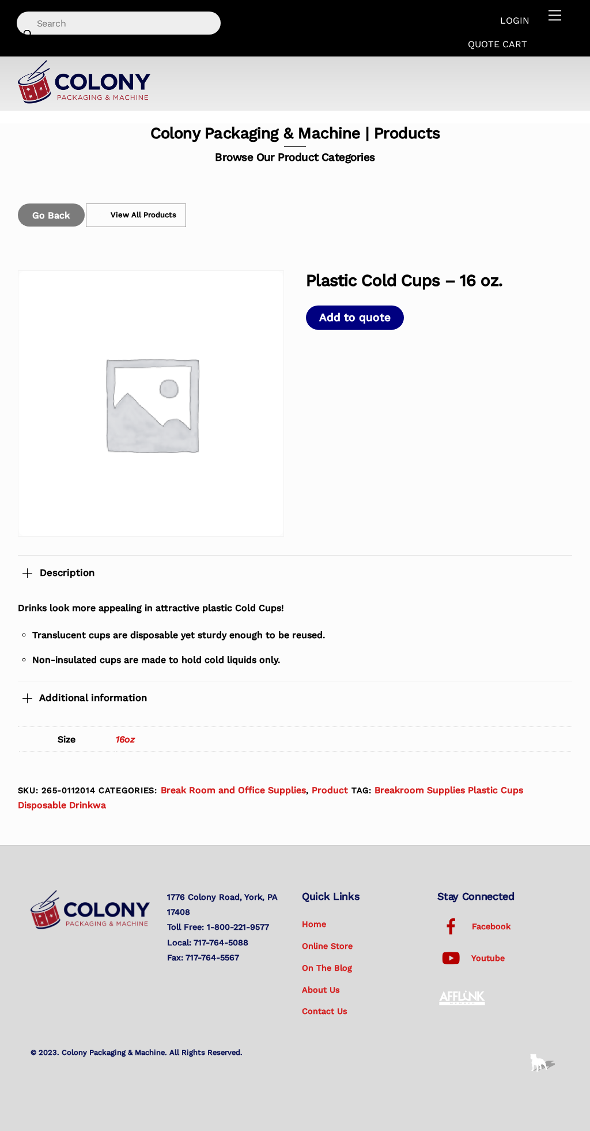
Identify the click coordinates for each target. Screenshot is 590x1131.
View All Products (143, 214)
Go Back (51, 215)
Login (515, 20)
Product (330, 790)
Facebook (489, 926)
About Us (321, 989)
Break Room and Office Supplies (233, 790)
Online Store (327, 946)
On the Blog (327, 967)
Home (314, 924)
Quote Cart (497, 44)
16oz (125, 739)
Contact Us (324, 1011)
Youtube (487, 958)
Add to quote (355, 317)
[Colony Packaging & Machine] (84, 100)
